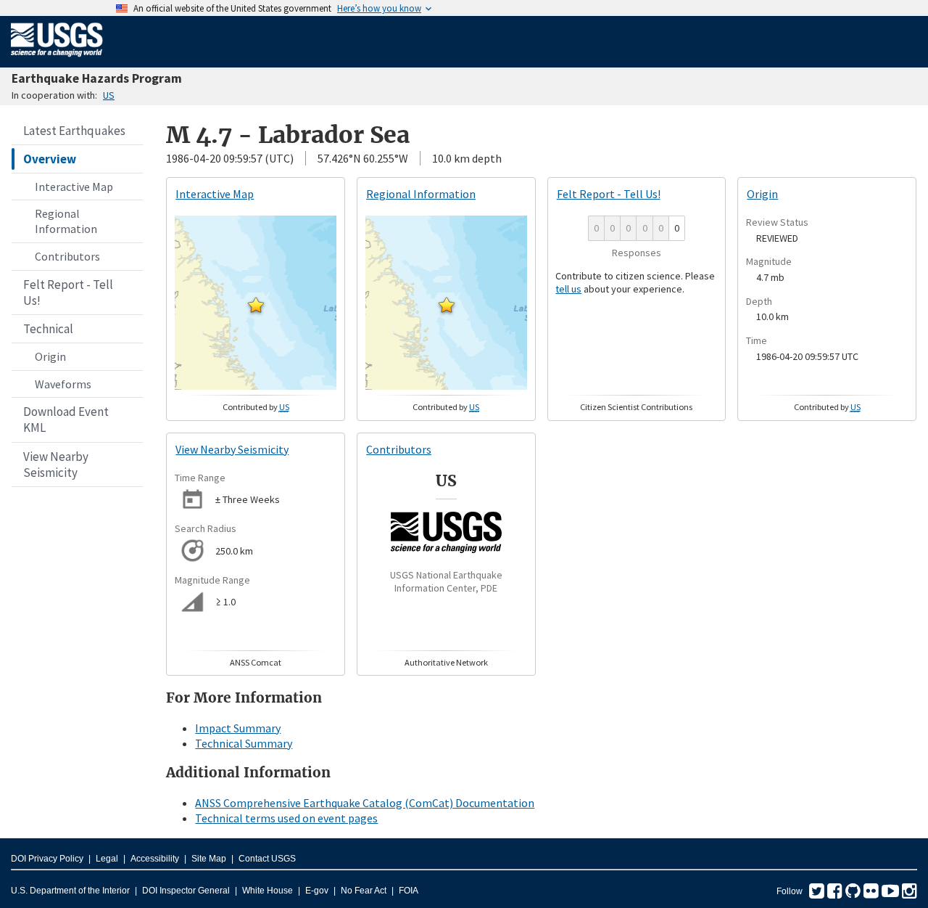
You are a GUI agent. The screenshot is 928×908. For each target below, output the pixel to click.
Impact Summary (238, 728)
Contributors (67, 256)
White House (267, 890)
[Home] (57, 59)
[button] (256, 305)
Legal (107, 859)
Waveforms (63, 384)
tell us (568, 288)
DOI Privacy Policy (47, 859)
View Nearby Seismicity (55, 464)
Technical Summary (243, 743)
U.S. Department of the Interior (70, 890)
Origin (50, 356)
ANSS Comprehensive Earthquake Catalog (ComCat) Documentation (364, 802)
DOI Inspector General (186, 890)
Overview (49, 159)
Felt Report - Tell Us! (68, 292)
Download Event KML (66, 419)
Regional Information (66, 221)
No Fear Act (363, 890)
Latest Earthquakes (74, 131)
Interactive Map (74, 186)
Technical (48, 329)
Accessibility (154, 859)
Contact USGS (267, 859)
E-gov (316, 890)
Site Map (208, 859)
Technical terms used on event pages (286, 818)
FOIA (408, 890)
